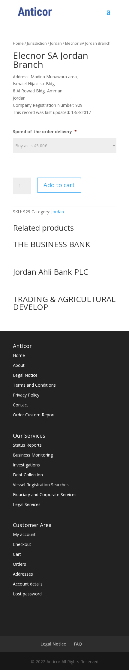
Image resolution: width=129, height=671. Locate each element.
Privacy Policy (26, 395)
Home (18, 43)
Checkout (22, 544)
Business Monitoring (33, 455)
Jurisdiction (37, 43)
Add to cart (59, 185)
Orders (19, 564)
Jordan (56, 43)
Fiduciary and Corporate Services (44, 494)
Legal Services (26, 504)
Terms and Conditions (34, 385)
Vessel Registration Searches (41, 484)
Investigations (26, 465)
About (19, 365)
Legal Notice (25, 375)
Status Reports (27, 445)
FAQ (78, 644)
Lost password (27, 594)
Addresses (23, 574)
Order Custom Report (34, 415)
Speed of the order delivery (45, 131)
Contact (20, 405)
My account (24, 534)
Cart (17, 554)
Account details (28, 584)
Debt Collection (28, 475)
